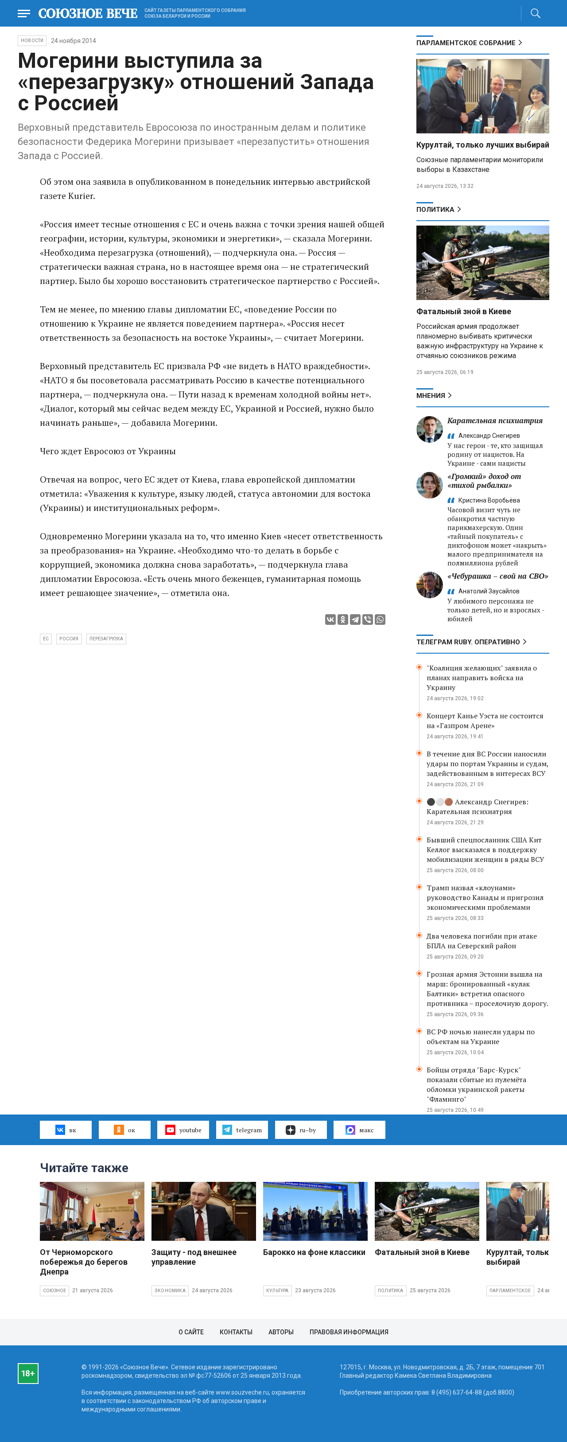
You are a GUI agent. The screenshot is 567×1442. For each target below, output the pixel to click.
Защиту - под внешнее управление (194, 1257)
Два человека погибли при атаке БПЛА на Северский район (482, 941)
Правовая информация (349, 1332)
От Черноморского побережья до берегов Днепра (84, 1261)
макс (366, 1130)
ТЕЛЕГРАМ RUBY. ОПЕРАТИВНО (468, 642)
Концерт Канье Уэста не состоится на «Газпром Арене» (485, 720)
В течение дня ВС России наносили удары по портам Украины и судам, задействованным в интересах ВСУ (487, 763)
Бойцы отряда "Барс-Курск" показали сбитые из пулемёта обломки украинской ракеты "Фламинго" (476, 1084)
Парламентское (510, 1290)
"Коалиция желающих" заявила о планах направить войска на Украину (482, 677)
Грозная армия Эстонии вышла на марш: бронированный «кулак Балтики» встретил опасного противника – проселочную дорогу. (487, 988)
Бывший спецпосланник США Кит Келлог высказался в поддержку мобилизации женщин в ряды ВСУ (485, 849)
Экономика (170, 1290)
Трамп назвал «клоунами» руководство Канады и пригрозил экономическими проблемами (485, 897)
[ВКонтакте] (330, 619)
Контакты (236, 1332)
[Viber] (367, 619)
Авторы (281, 1332)
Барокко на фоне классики (314, 1252)
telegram (249, 1130)
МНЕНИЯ (430, 396)
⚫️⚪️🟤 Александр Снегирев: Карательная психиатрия (477, 806)
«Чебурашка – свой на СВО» (497, 576)
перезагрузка (106, 638)
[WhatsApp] (380, 619)
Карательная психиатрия (495, 420)
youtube (190, 1130)
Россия (68, 638)
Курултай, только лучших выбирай (482, 144)
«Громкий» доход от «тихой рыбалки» (484, 480)
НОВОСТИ (32, 40)
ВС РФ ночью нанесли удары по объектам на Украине (481, 1036)
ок (131, 1130)
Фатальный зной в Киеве (463, 311)
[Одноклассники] (343, 619)
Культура (277, 1290)
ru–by (307, 1130)
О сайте (191, 1332)
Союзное (54, 1290)
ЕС (46, 638)
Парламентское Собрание (466, 43)
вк (72, 1130)
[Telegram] (355, 619)
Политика (435, 210)
